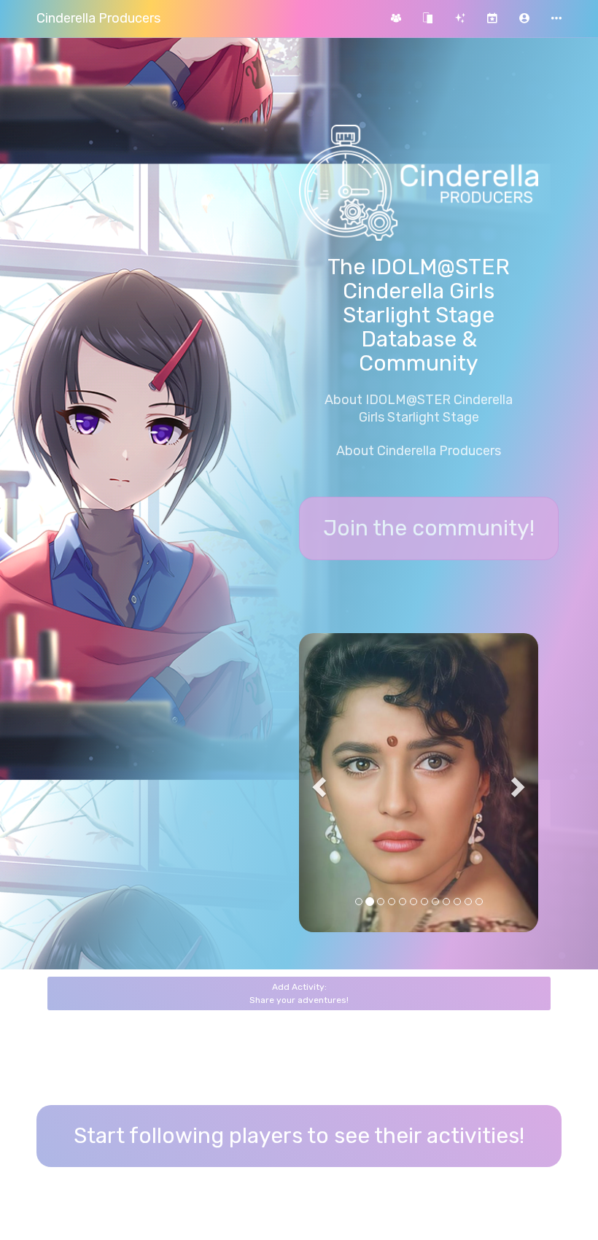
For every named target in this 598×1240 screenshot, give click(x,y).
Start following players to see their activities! (299, 1136)
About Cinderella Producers (418, 451)
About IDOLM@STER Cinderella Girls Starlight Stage (419, 408)
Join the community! (429, 528)
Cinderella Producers (98, 18)
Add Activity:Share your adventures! (299, 993)
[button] (524, 18)
